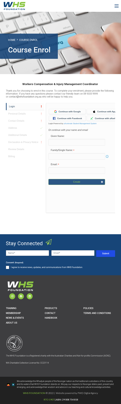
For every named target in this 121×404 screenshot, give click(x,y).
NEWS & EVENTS (15, 317)
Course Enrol (28, 39)
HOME (11, 39)
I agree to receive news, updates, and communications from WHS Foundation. (47, 267)
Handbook (51, 317)
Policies (88, 308)
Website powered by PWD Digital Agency (77, 393)
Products (51, 308)
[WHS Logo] (14, 5)
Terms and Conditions (97, 313)
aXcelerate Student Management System (80, 124)
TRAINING (11, 308)
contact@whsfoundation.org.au (25, 96)
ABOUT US (11, 322)
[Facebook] (21, 296)
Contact (50, 313)
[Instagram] (12, 296)
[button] (117, 6)
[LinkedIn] (30, 296)
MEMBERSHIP (13, 313)
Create (76, 182)
